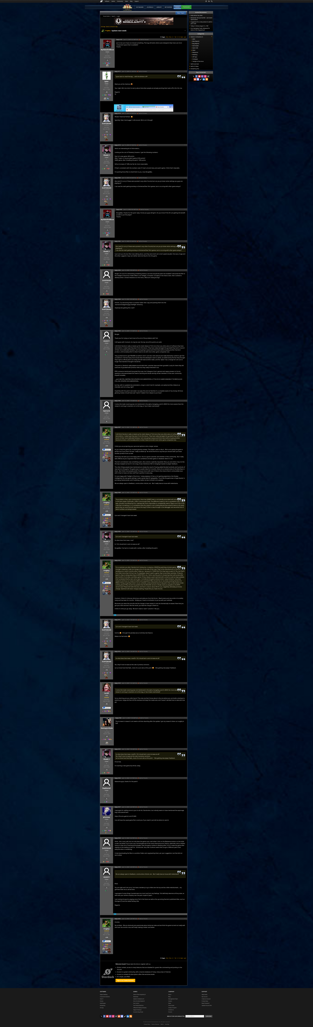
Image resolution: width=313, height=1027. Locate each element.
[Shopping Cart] (209, 1)
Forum (177, 7)
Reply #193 (118, 683)
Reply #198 (118, 838)
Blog (131, 1)
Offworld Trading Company (139, 1007)
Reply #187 (118, 427)
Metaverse (168, 7)
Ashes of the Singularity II (139, 994)
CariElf (106, 693)
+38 (106, 92)
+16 (106, 827)
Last (185, 37)
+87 (107, 736)
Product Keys (205, 1001)
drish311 (107, 341)
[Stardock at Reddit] (195, 79)
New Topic (180, 13)
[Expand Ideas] (191, 50)
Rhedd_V (107, 155)
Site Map (167, 1024)
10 (179, 37)
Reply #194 (118, 718)
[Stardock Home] (101, 1)
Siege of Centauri (137, 1009)
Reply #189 (118, 531)
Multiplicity (102, 1005)
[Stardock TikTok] (200, 79)
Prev (170, 37)
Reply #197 (118, 807)
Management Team (173, 999)
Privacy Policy (147, 1024)
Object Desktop (103, 994)
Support (137, 1)
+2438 (106, 445)
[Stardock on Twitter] (193, 76)
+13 (106, 165)
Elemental (135, 996)
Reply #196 (118, 778)
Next (181, 37)
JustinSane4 (106, 280)
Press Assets (171, 1005)
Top (185, 39)
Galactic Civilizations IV (138, 999)
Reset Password (205, 1003)
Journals (150, 7)
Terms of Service (155, 1024)
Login (118, 16)
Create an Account (206, 999)
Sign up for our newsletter (175, 1016)
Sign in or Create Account (125, 980)
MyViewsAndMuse (107, 50)
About (169, 994)
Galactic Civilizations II (111, 26)
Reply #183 (118, 270)
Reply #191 (118, 619)
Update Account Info (207, 1005)
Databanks (140, 7)
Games (113, 1)
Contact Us (171, 1009)
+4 (107, 60)
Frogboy (106, 437)
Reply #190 (118, 560)
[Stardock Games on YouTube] (199, 76)
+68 (106, 704)
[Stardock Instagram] (205, 76)
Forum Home (106, 16)
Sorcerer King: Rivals (138, 1012)
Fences (101, 1001)
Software (107, 1)
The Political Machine (138, 1005)
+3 (106, 351)
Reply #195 (118, 749)
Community (120, 1)
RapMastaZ (106, 788)
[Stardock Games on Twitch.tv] (202, 76)
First (167, 37)
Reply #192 (118, 651)
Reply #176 (119, 39)
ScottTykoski (106, 123)
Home (102, 26)
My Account (204, 996)
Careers (170, 1001)
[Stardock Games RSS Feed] (206, 79)
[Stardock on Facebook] (196, 76)
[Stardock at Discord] (197, 79)
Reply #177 (118, 71)
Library (159, 7)
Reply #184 (118, 299)
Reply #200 (118, 918)
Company (171, 991)
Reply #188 (118, 492)
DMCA (162, 1024)
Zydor (106, 81)
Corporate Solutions (105, 996)
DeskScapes (103, 1003)
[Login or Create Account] (206, 1)
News (126, 1)
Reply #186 (118, 400)
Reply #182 (118, 241)
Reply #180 (118, 178)
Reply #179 (118, 145)
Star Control (136, 1003)
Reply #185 (118, 331)
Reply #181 (119, 209)
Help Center (204, 994)
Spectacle (106, 411)
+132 (106, 131)
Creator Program (172, 1007)
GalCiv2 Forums (144, 39)
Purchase (186, 7)
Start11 (101, 999)
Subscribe (209, 1016)
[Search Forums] (211, 1)
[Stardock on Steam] (208, 76)
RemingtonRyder (107, 728)
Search (113, 16)
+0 (106, 421)
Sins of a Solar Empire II (139, 1001)
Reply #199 (118, 867)
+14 (106, 291)
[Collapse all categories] (212, 36)
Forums (170, 1012)
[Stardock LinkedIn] (203, 79)
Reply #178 (118, 113)
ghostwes (106, 817)
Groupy (102, 1007)
